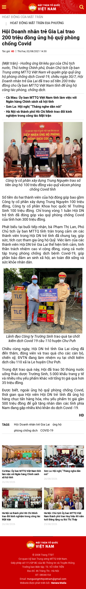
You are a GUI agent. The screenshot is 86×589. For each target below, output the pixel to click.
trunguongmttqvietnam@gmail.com (46, 579)
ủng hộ (57, 424)
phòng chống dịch (26, 430)
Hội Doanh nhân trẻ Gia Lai (32, 424)
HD (12, 51)
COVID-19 (46, 430)
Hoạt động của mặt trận (22, 17)
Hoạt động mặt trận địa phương (37, 23)
